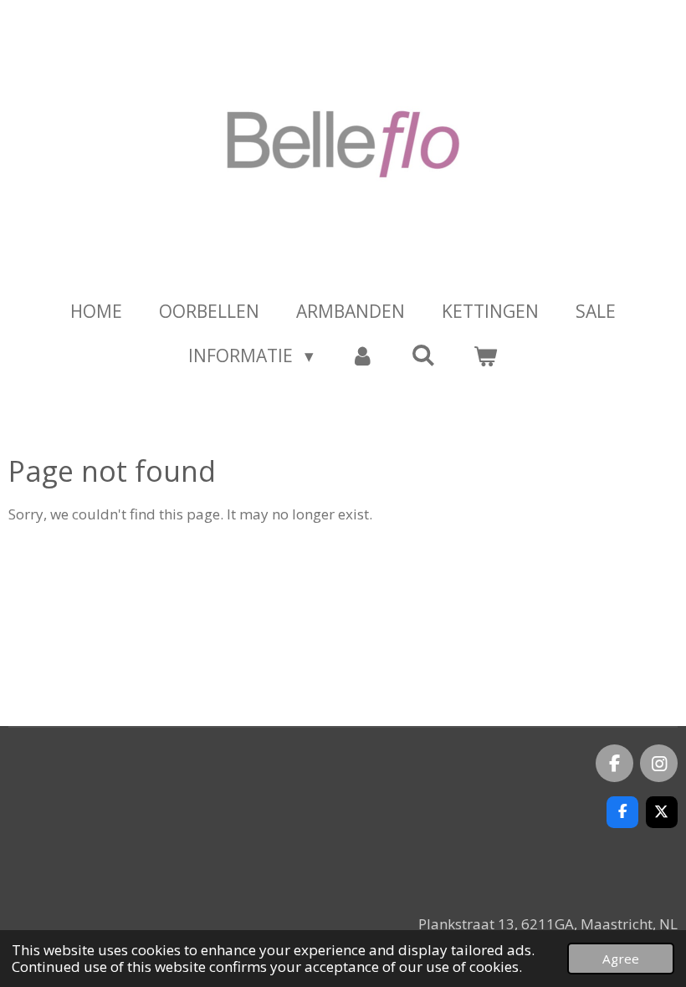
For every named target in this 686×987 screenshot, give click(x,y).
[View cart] (484, 356)
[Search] (423, 354)
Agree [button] (620, 958)
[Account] (362, 356)
